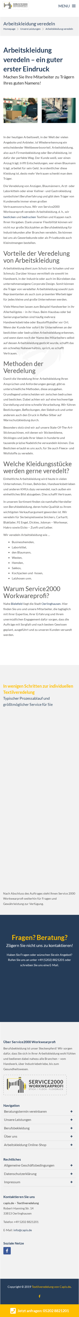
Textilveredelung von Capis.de (51, 1286)
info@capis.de (22, 1230)
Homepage (9, 28)
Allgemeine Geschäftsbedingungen (29, 1165)
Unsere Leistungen (30, 28)
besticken (9, 217)
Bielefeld (17, 603)
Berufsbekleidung (16, 1128)
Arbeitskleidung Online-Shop (25, 1145)
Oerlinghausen (51, 603)
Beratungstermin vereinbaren (25, 1111)
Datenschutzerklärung (20, 1174)
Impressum (12, 1182)
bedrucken (29, 217)
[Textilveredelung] (15, 5)
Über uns (10, 1136)
